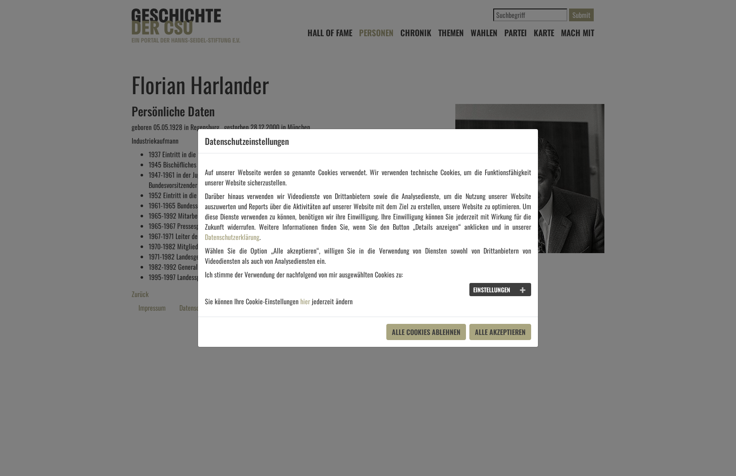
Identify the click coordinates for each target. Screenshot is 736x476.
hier (305, 301)
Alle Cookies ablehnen (426, 332)
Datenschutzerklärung (232, 237)
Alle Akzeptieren (500, 332)
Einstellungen (491, 289)
